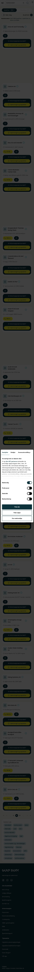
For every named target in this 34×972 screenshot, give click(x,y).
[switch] (29, 488)
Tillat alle (17, 507)
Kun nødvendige (17, 518)
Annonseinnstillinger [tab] (24, 452)
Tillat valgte (16, 512)
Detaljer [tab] (13, 452)
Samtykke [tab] (5, 452)
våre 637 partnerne (11, 461)
